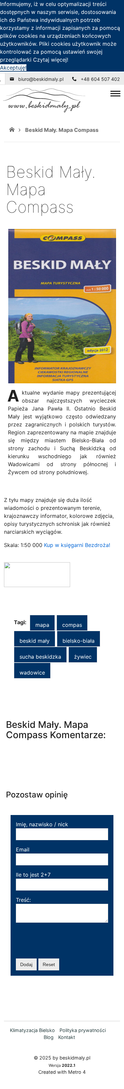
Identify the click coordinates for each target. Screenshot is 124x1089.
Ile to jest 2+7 (33, 874)
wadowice (32, 672)
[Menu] (115, 93)
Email (22, 849)
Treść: (23, 900)
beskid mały (35, 640)
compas (72, 625)
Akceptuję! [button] (13, 67)
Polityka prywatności (83, 1030)
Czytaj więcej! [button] (50, 59)
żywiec (83, 656)
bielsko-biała (78, 640)
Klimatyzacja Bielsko (32, 1030)
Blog (49, 1037)
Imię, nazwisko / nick (42, 824)
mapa (42, 625)
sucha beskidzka (40, 656)
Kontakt (66, 1037)
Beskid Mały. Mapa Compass (62, 130)
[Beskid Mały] (12, 129)
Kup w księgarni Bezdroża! (77, 545)
